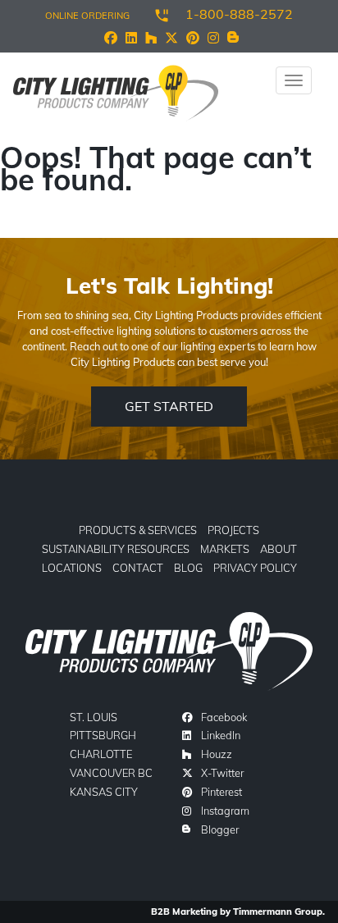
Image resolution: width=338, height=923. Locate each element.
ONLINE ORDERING (87, 15)
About (278, 548)
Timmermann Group (277, 911)
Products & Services (138, 530)
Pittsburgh (103, 735)
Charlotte (101, 754)
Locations (72, 567)
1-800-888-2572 (239, 14)
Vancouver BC (111, 772)
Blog (188, 567)
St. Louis (93, 717)
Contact (137, 567)
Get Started (169, 406)
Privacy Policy (255, 567)
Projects (233, 530)
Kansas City (104, 791)
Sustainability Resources (116, 548)
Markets (224, 548)
